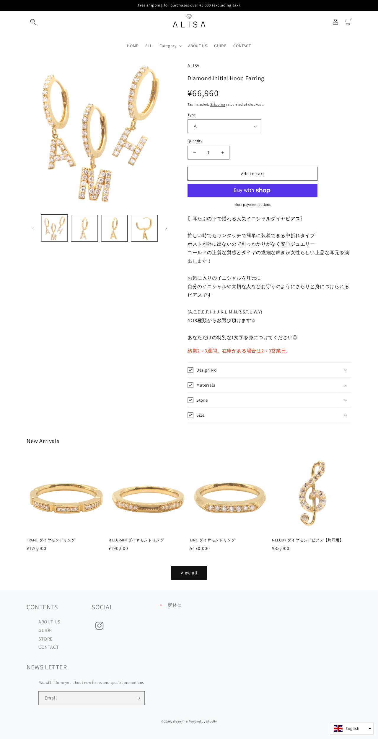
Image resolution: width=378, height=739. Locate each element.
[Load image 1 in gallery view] (54, 228)
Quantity (195, 140)
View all (189, 573)
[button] (33, 21)
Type (192, 114)
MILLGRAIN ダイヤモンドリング (136, 540)
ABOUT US (49, 622)
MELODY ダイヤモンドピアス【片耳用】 (308, 540)
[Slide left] (33, 228)
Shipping (217, 104)
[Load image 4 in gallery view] (144, 228)
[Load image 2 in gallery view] (84, 228)
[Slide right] (166, 228)
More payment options (252, 204)
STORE (45, 639)
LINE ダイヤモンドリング (212, 540)
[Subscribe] (137, 698)
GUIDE (45, 630)
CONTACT (48, 647)
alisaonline (180, 721)
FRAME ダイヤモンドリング (51, 540)
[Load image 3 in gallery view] (114, 228)
